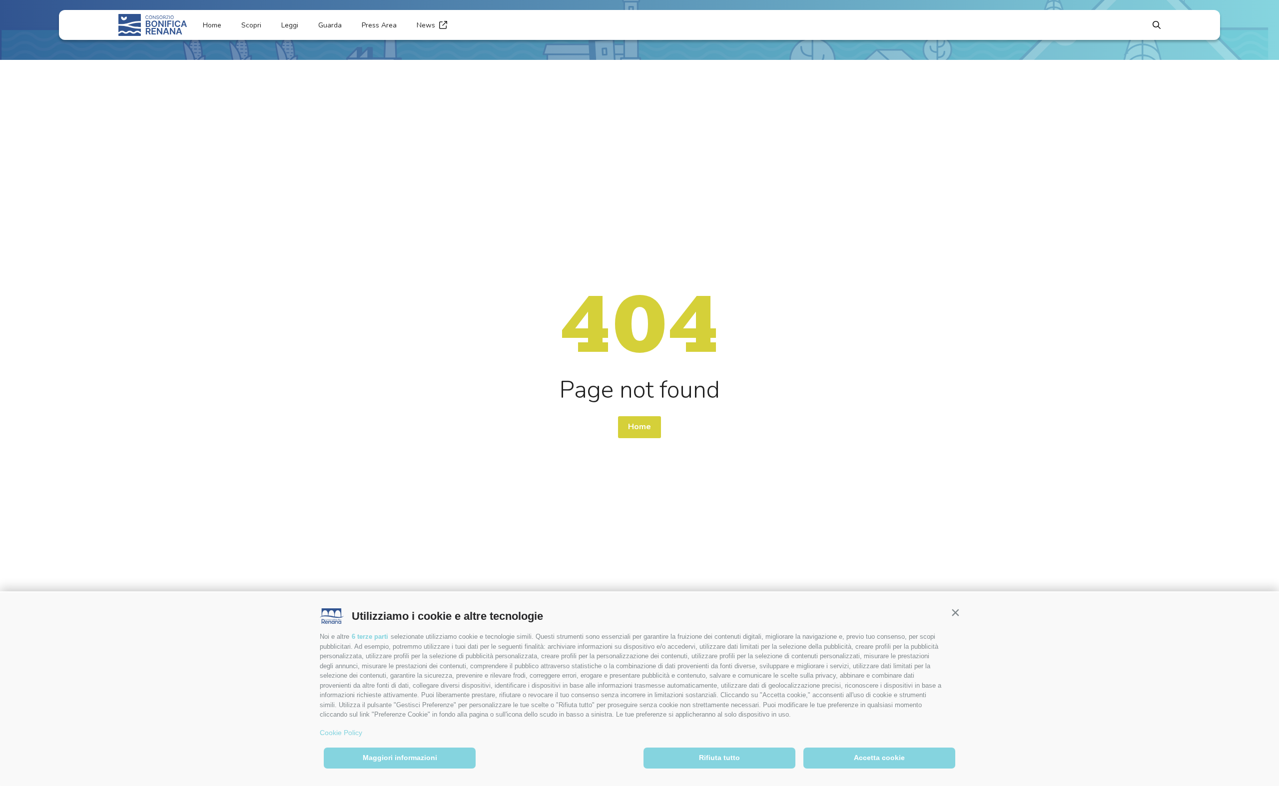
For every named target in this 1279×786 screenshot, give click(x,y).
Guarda (330, 25)
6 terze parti (370, 636)
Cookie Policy (341, 733)
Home (212, 25)
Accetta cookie (879, 758)
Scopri (251, 25)
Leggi (289, 25)
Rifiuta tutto (719, 758)
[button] (955, 612)
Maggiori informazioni (400, 758)
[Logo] (152, 25)
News (426, 25)
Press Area (379, 25)
